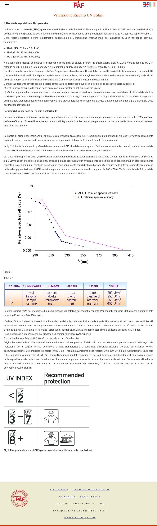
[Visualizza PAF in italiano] (152, 4)
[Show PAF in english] (146, 4)
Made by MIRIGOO (80, 517)
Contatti (67, 497)
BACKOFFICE (90, 497)
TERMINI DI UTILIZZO (91, 489)
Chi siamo (59, 489)
